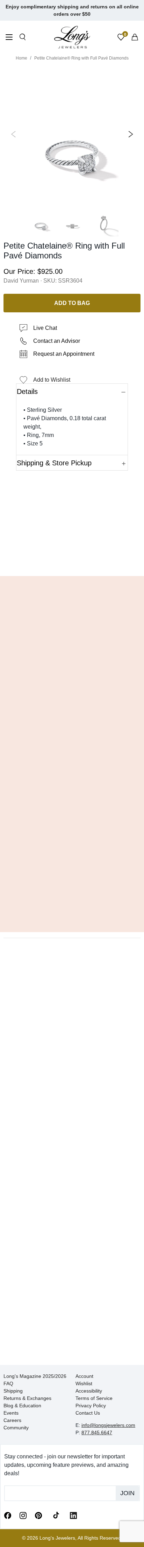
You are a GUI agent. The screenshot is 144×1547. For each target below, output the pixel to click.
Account (84, 1376)
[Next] (129, 134)
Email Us (72, 560)
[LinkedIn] (73, 1515)
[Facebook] (7, 1515)
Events (11, 1413)
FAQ (8, 1383)
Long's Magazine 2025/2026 (34, 1376)
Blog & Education (22, 1405)
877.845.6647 (96, 1432)
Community (16, 1427)
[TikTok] (56, 1515)
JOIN (127, 1493)
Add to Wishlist (51, 380)
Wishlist (83, 1383)
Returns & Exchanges (27, 1398)
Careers (12, 1420)
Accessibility (88, 1391)
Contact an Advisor (56, 341)
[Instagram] (23, 1515)
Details (27, 391)
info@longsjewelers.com (108, 1425)
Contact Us (87, 1413)
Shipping (13, 1391)
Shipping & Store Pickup (54, 463)
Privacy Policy (90, 1405)
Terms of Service (94, 1398)
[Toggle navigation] (9, 38)
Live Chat (45, 328)
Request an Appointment (63, 354)
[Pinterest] (38, 1515)
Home (21, 58)
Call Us (24, 560)
